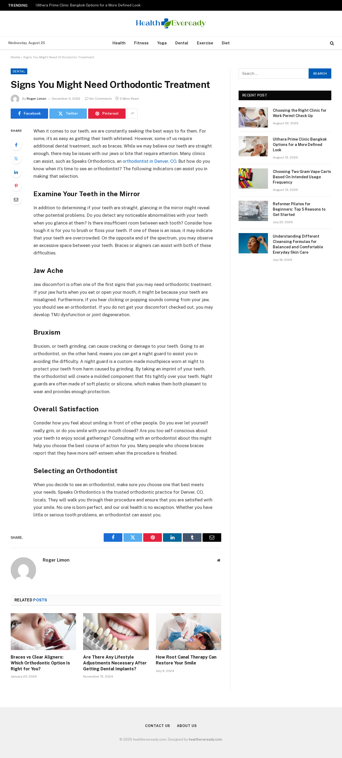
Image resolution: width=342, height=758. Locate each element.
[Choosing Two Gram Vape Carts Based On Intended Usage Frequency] (253, 178)
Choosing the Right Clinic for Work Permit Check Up (300, 113)
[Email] (16, 199)
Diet (226, 43)
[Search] (331, 43)
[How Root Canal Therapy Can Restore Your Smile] (188, 631)
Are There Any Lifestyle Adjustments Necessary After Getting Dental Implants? (115, 663)
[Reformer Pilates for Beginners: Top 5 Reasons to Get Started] (253, 211)
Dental (181, 43)
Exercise (205, 43)
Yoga (162, 43)
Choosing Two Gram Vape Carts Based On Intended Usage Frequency (302, 176)
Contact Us (157, 726)
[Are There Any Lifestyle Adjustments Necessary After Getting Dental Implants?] (116, 631)
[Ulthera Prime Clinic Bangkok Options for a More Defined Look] (253, 146)
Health (119, 43)
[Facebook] (16, 145)
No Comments (101, 98)
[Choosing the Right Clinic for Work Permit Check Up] (253, 117)
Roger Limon (36, 98)
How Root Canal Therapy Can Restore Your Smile (186, 660)
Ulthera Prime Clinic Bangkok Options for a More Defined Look (88, 5)
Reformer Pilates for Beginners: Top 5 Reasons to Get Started (299, 209)
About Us (187, 726)
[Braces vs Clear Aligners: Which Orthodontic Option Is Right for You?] (43, 631)
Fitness (141, 43)
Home (15, 57)
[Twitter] (16, 158)
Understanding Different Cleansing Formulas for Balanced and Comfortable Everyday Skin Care (298, 244)
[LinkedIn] (16, 172)
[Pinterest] (16, 185)
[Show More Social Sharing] (132, 114)
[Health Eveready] (171, 23)
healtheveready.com (205, 739)
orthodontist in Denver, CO (149, 161)
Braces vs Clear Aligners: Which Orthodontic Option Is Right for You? (40, 663)
